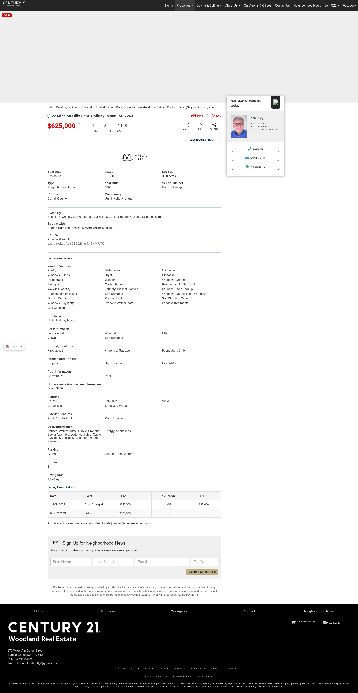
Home (169, 5)
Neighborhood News (307, 5)
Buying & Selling (210, 7)
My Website (257, 167)
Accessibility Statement (187, 668)
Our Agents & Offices (257, 5)
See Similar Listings (201, 140)
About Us (233, 7)
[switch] (188, 128)
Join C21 (333, 7)
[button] (14, 346)
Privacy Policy (150, 668)
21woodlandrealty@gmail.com (37, 663)
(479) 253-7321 (24, 659)
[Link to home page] (16, 5)
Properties (185, 7)
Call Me (257, 149)
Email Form (257, 158)
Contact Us (282, 5)
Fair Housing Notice (228, 668)
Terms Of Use (123, 668)
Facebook (349, 5)
